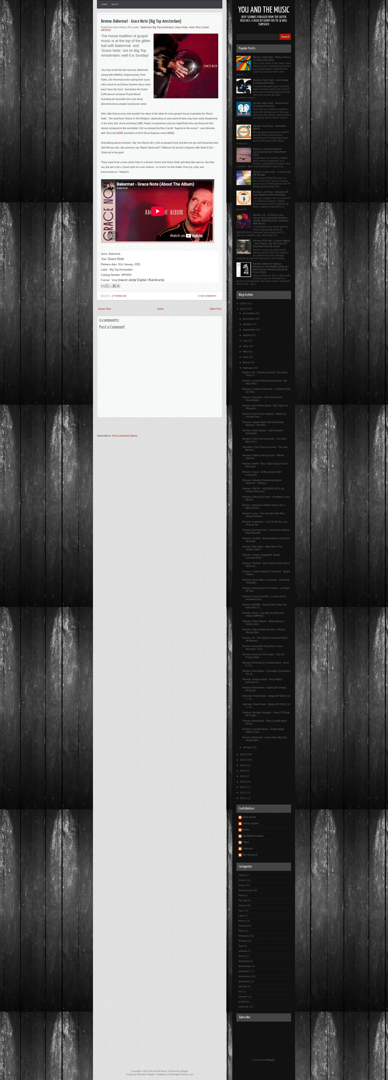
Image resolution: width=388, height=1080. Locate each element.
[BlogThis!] (107, 286)
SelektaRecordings (253, 836)
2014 (243, 781)
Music (241, 920)
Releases (243, 936)
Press (241, 930)
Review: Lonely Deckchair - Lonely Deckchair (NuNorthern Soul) (270, 152)
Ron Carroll (202, 27)
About (114, 4)
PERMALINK (121, 296)
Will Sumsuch (249, 854)
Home (104, 4)
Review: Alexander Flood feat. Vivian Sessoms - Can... (262, 647)
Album (242, 875)
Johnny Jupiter (250, 823)
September (249, 329)
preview (242, 996)
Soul (241, 946)
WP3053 (106, 30)
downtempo (244, 966)
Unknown (247, 848)
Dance (242, 880)
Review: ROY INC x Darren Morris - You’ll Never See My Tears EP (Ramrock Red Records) (271, 243)
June (246, 346)
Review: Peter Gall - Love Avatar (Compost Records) (270, 81)
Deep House (245, 890)
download (243, 961)
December (249, 313)
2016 (243, 770)
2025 (243, 309)
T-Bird (245, 842)
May (245, 351)
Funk (241, 895)
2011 (243, 798)
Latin (241, 915)
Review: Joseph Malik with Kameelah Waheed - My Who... (263, 423)
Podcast (242, 925)
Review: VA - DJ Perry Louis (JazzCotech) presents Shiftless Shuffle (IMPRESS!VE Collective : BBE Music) (271, 219)
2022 (243, 765)
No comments (208, 296)
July (245, 340)
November (249, 318)
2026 (243, 303)
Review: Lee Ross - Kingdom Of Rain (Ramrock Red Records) (270, 193)
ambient (242, 951)
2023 (243, 760)
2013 (243, 787)
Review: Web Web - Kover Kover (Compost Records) (271, 104)
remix (192, 27)
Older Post (215, 309)
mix (240, 991)
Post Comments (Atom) (124, 435)
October (247, 324)
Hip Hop (243, 900)
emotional (243, 981)
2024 (243, 754)
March (246, 362)
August (247, 335)
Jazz (241, 910)
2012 (243, 792)
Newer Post (104, 309)
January (247, 747)
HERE (119, 133)
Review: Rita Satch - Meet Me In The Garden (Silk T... (262, 548)
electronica (244, 976)
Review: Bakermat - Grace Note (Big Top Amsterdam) (141, 21)
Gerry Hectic (249, 817)
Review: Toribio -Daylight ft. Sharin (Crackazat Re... (261, 556)
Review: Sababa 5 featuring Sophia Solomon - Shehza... (262, 482)
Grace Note (181, 27)
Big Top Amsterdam (163, 27)
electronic (243, 971)
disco (241, 956)
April (246, 357)
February (248, 368)
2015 (243, 776)
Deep (241, 885)
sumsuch (243, 1006)
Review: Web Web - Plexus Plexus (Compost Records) (272, 59)
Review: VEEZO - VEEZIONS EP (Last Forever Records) (263, 490)
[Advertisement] (144, 428)
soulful (242, 1001)
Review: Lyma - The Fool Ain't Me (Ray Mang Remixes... (263, 515)
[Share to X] (111, 286)
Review (242, 941)
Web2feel (141, 1074)
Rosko (246, 829)
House (242, 905)
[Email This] (103, 286)
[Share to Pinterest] (118, 286)
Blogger (270, 1060)
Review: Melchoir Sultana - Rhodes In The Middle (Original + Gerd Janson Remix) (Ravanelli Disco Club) (271, 268)
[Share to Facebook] (114, 286)
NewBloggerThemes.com (180, 1074)
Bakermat (146, 27)
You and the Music (263, 10)
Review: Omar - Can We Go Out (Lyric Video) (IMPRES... (263, 614)
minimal (242, 986)
